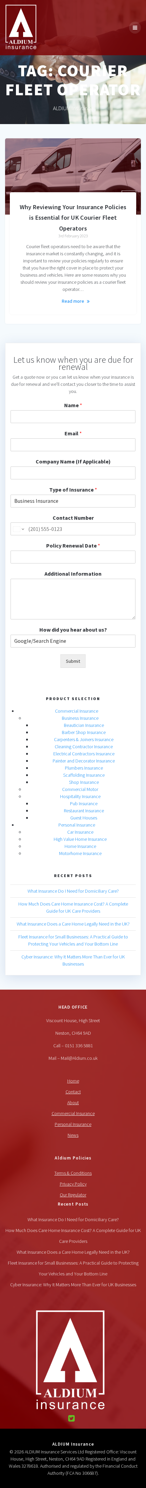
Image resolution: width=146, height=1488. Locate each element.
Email (73, 433)
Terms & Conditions (73, 1173)
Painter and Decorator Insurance (84, 761)
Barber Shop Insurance (84, 732)
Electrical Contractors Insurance (83, 754)
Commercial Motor (80, 789)
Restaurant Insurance (84, 811)
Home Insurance (80, 846)
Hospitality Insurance (80, 796)
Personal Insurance (76, 825)
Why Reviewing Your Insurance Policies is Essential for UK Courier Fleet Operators (73, 217)
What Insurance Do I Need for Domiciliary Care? (73, 891)
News (73, 1135)
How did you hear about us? (73, 629)
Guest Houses (83, 818)
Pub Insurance (83, 803)
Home (73, 1081)
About (73, 1102)
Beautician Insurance (84, 725)
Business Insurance (80, 718)
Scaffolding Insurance (84, 775)
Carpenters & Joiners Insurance (83, 739)
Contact (73, 1092)
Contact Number (73, 517)
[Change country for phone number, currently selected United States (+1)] (18, 528)
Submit (73, 661)
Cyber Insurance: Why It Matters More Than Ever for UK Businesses (73, 1285)
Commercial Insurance (76, 711)
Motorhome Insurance (80, 853)
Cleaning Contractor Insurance (84, 746)
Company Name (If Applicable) (73, 461)
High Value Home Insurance (80, 839)
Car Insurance (80, 832)
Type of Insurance (73, 489)
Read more (73, 301)
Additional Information (73, 573)
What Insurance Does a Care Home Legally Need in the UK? (73, 924)
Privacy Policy (73, 1184)
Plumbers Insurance (84, 768)
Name (73, 405)
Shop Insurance (84, 782)
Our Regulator (73, 1195)
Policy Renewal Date (73, 545)
